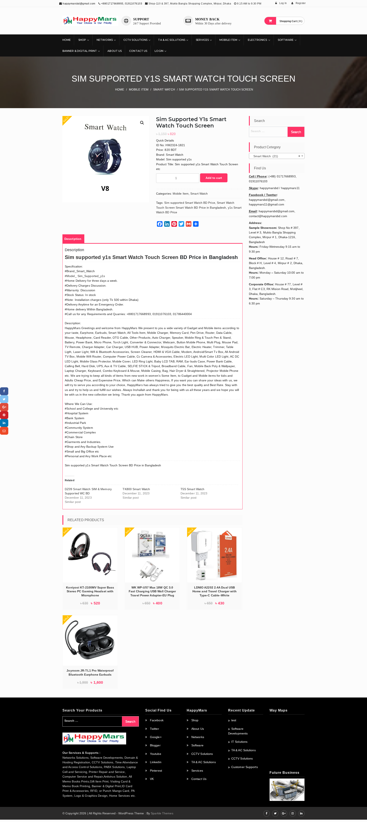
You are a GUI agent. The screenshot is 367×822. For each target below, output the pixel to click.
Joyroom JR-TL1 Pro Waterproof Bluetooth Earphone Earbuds (90, 672)
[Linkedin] (4, 423)
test (233, 720)
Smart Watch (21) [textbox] (275, 156)
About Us (114, 50)
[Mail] (4, 431)
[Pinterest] (4, 415)
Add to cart (214, 178)
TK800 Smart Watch (136, 489)
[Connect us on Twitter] (275, 813)
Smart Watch (164, 89)
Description (72, 239)
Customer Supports (244, 767)
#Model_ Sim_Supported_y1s (85, 276)
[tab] (72, 238)
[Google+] (4, 407)
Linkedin (155, 762)
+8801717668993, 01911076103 (121, 3)
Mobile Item (228, 39)
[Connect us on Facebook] (266, 813)
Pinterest (156, 770)
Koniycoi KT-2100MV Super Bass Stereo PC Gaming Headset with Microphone (90, 591)
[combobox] (277, 156)
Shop (82, 39)
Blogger (155, 745)
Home (66, 39)
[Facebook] (4, 391)
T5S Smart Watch (193, 489)
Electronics (257, 39)
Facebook (157, 720)
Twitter (154, 728)
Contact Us (138, 50)
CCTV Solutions (135, 39)
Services (202, 39)
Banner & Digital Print (79, 50)
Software (286, 39)
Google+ (156, 737)
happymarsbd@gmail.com (78, 3)
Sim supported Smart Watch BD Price (189, 202)
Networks (105, 39)
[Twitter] (4, 399)
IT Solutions (239, 741)
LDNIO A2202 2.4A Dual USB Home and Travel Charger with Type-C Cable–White (214, 591)
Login (159, 50)
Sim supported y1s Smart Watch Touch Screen (121, 257)
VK (152, 779)
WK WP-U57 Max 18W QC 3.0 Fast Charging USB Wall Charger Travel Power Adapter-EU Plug (152, 591)
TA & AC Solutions (171, 39)
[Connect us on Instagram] (292, 813)
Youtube (155, 754)
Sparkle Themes (162, 813)
